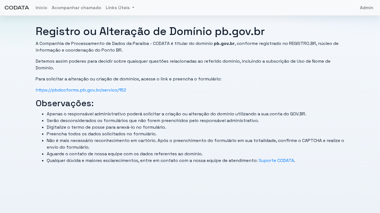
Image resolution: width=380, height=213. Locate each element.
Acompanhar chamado (76, 8)
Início (41, 8)
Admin (366, 8)
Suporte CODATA (276, 160)
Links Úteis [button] (118, 8)
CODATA (16, 8)
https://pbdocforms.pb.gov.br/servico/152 (81, 90)
